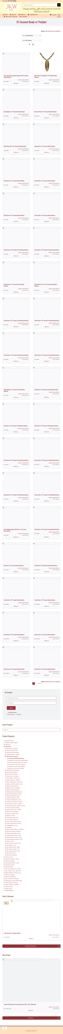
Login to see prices (23, 79)
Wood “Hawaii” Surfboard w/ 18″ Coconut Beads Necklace (45, 76)
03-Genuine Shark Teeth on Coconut (17, 762)
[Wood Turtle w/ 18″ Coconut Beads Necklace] (46, 133)
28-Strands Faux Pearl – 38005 (13, 809)
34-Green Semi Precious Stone (13, 823)
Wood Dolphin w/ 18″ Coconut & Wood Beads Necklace (14, 390)
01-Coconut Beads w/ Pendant (15, 758)
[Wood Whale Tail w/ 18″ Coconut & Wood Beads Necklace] (46, 271)
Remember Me (12, 712)
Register (19, 714)
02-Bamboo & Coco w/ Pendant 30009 (17, 760)
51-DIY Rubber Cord (10, 845)
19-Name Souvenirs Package (11, 884)
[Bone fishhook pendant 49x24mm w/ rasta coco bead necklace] (16, 516)
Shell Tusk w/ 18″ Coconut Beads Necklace (14, 565)
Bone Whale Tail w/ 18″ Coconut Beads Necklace (15, 146)
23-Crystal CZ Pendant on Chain (13, 801)
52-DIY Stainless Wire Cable (12, 847)
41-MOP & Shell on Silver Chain (13, 837)
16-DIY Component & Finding (11, 878)
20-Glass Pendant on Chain (12, 795)
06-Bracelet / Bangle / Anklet (11, 859)
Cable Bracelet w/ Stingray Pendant (12, 933)
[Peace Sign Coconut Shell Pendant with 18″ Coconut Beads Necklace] (16, 63)
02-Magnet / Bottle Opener (11, 742)
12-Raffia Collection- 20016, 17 (13, 780)
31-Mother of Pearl (10, 815)
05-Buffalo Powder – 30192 (12, 754)
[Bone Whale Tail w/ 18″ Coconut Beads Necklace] (16, 133)
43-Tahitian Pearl (9, 841)
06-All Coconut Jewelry (11, 756)
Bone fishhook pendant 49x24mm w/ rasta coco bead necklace (15, 530)
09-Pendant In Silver (9, 865)
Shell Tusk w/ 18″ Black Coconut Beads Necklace (45, 565)
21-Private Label (8, 888)
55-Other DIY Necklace (11, 855)
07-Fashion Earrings (9, 861)
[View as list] (32, 44)
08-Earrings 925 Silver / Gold (11, 863)
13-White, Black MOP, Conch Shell (14, 782)
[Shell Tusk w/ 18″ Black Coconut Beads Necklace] (46, 553)
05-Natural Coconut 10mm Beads (16, 766)
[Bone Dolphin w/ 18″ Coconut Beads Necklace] (16, 99)
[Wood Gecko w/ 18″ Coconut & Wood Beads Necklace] (16, 271)
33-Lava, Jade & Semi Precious (13, 821)
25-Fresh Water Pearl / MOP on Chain (15, 805)
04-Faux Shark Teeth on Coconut (16, 764)
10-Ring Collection (8, 866)
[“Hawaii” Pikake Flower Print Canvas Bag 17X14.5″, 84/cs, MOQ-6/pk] (31, 980)
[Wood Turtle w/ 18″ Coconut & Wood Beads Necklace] (16, 237)
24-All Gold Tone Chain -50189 (13, 803)
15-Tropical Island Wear (10, 876)
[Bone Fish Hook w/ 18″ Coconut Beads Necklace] (46, 99)
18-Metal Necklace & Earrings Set (13, 792)
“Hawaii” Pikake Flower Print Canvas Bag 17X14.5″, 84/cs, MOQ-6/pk (20, 1004)
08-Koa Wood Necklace (11, 772)
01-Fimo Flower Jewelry (11, 748)
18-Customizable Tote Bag (10, 882)
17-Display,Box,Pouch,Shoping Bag (13, 880)
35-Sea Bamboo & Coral (11, 825)
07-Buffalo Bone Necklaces (12, 770)
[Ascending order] (40, 35)
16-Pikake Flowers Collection (12, 788)
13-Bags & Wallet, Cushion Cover (12, 872)
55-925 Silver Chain (10, 853)
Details (16, 83)
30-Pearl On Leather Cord (12, 813)
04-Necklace (7, 746)
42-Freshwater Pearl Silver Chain (13, 839)
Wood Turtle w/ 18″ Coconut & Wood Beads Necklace (16, 250)
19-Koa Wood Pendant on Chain (13, 794)
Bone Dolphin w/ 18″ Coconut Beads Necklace (14, 112)
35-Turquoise (8, 827)
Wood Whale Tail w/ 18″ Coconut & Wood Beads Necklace (45, 285)
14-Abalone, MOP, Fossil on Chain (14, 784)
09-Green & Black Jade (11, 774)
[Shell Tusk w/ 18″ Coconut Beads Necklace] (16, 553)
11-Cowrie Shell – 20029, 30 (12, 778)
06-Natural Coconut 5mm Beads (15, 768)
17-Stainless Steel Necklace (12, 790)
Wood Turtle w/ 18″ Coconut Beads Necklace (44, 146)
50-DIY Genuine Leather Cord (13, 843)
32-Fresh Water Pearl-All (11, 819)
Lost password (11, 714)
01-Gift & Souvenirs (9, 740)
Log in (11, 708)
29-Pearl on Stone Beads (11, 811)
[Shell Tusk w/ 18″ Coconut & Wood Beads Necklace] (46, 377)
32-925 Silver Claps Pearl (11, 817)
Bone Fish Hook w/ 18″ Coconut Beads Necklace (45, 112)
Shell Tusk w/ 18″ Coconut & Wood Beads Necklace (46, 390)
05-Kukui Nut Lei (8, 857)
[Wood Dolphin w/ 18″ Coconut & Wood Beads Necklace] (16, 377)
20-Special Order (8, 886)
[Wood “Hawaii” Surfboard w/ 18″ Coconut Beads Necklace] (46, 63)
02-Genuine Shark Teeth (11, 750)
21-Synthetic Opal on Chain (12, 797)
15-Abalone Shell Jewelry (11, 786)
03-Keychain (7, 744)
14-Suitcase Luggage (9, 874)
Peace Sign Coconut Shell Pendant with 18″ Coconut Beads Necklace (16, 76)
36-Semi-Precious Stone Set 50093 (14, 829)
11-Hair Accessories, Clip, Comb (12, 868)
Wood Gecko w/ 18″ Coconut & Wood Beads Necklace (14, 285)
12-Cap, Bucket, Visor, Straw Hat (12, 870)
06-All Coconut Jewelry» (53, 31)
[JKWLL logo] (11, 3)
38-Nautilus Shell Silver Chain (13, 833)
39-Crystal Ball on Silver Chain (13, 835)
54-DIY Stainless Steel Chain (12, 851)
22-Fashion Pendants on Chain (13, 799)
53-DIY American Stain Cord (12, 849)
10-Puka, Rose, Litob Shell (11, 776)
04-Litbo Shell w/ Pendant (12, 752)
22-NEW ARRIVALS (9, 890)
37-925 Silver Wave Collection (13, 831)
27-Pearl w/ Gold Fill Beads (12, 807)
